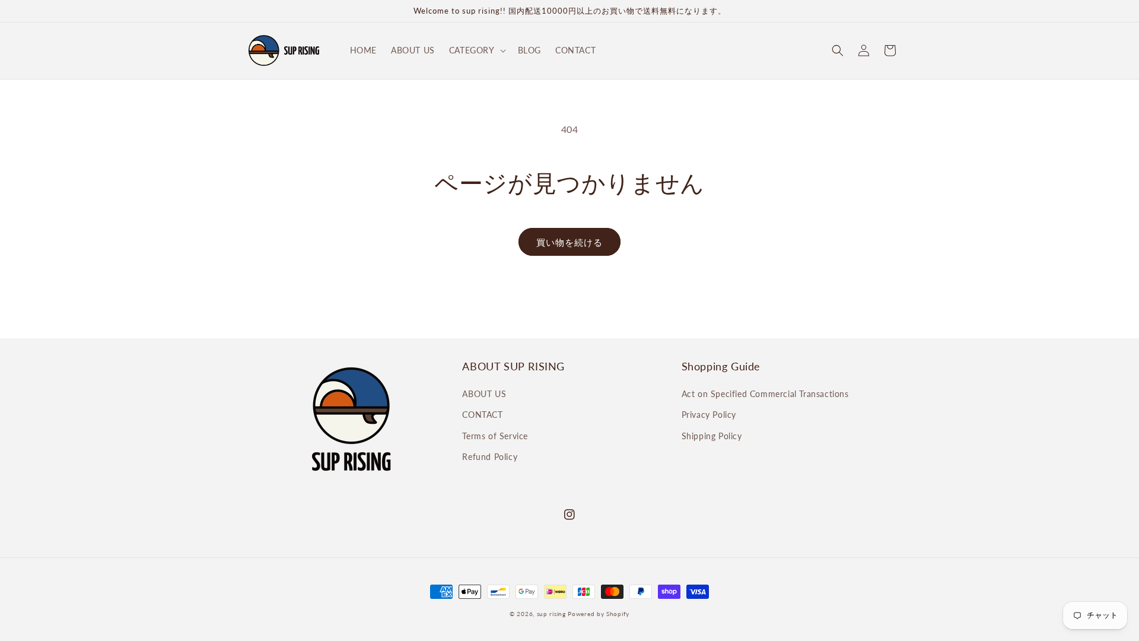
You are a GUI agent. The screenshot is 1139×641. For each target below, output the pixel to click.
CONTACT (482, 415)
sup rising (551, 613)
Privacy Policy (709, 415)
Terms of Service (495, 436)
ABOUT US (484, 394)
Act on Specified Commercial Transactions (765, 394)
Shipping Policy (712, 436)
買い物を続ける (569, 242)
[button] (476, 50)
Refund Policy (489, 457)
